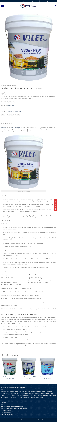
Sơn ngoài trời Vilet (11, 85)
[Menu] (2, 6)
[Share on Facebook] (5, 115)
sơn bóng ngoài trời (17, 127)
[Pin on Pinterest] (13, 115)
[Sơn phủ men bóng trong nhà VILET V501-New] (47, 366)
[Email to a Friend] (10, 115)
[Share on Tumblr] (18, 115)
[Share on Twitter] (8, 115)
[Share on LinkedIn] (16, 115)
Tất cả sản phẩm (17, 111)
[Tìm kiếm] (55, 6)
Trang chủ (3, 85)
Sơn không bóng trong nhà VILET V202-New (28, 377)
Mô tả (2, 123)
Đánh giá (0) (8, 123)
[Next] (56, 370)
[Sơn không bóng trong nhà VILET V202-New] (28, 366)
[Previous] (1, 370)
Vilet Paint (11, 105)
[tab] (2, 123)
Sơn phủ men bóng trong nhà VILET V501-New (47, 377)
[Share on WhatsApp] (2, 115)
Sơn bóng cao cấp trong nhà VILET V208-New (9, 377)
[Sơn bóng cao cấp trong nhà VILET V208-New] (9, 366)
